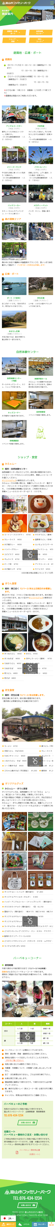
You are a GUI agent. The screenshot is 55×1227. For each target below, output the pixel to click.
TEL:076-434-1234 (13, 1115)
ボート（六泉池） (14, 299)
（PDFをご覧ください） (14, 1060)
